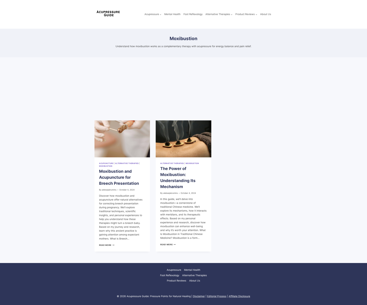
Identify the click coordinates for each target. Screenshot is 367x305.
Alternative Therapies (127, 163)
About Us (265, 14)
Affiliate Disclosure (239, 296)
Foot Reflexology (193, 14)
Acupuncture (106, 163)
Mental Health (172, 14)
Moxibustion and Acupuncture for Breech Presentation (119, 177)
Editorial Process (216, 296)
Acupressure (174, 269)
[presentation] (122, 138)
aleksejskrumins (109, 190)
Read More (106, 245)
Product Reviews (176, 280)
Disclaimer (199, 296)
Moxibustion (105, 166)
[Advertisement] (183, 89)
